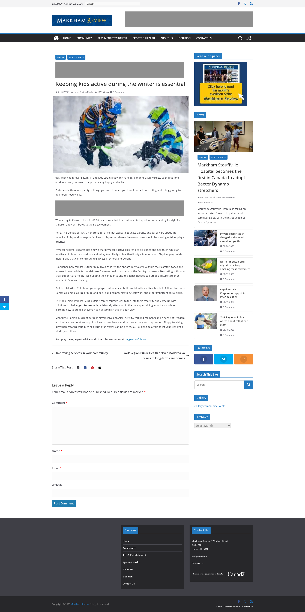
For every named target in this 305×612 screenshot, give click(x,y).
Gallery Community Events (209, 406)
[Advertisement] (189, 19)
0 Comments (119, 92)
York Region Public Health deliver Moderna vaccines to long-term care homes (154, 355)
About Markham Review (228, 606)
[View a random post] (249, 38)
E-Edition (184, 38)
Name (57, 451)
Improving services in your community (82, 353)
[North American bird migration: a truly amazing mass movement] (205, 270)
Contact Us (204, 38)
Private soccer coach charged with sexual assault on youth (232, 237)
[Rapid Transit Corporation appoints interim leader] (205, 298)
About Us (167, 38)
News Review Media (83, 92)
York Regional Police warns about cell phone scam (234, 321)
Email (56, 468)
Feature (60, 57)
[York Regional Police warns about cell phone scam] (205, 326)
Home (67, 38)
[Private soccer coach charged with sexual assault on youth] (205, 242)
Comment (59, 403)
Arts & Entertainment (112, 38)
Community (84, 38)
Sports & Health (144, 38)
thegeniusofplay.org (136, 339)
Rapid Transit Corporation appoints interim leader (232, 293)
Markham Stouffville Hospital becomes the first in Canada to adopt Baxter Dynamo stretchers (221, 177)
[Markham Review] (56, 38)
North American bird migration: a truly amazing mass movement (235, 265)
